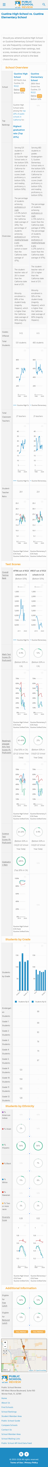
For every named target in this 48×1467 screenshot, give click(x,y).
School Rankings (9, 1411)
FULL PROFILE (21, 1332)
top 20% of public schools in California (19, 115)
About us (5, 1403)
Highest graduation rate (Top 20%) (19, 132)
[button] (24, 1359)
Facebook (26, 1454)
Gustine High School (21, 75)
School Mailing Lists (10, 1438)
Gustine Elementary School (37, 77)
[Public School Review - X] (21, 1454)
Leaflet (31, 1371)
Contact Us (6, 1429)
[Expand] (5, 1352)
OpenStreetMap (41, 1371)
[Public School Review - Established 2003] (24, 4)
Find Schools (7, 1407)
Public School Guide (10, 1420)
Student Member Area (11, 1416)
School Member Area (11, 1434)
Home (4, 1398)
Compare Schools (9, 1425)
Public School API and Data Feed (16, 1443)
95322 (16, 86)
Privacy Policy (31, 1462)
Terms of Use (16, 1462)
